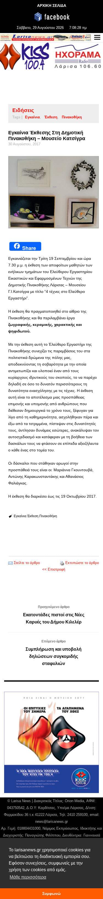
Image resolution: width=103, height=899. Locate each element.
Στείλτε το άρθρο (27, 563)
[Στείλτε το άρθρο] (10, 563)
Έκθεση (50, 117)
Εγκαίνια (32, 117)
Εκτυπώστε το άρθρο (82, 563)
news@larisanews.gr (51, 821)
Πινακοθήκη (72, 117)
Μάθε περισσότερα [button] (28, 877)
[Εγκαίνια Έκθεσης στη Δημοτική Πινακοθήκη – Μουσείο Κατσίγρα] (53, 192)
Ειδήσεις (23, 110)
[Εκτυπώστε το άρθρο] (62, 563)
